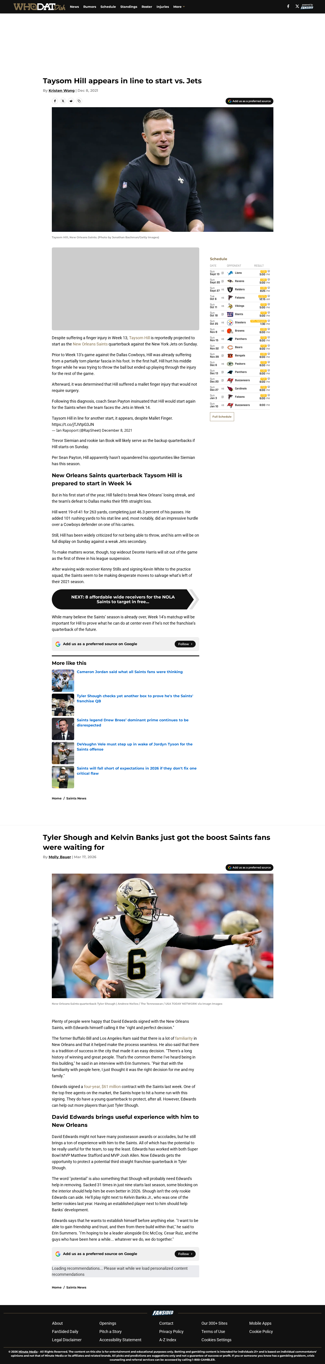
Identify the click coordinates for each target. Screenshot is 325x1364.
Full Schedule (222, 416)
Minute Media (28, 1351)
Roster (147, 7)
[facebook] (288, 6)
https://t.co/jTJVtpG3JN (73, 424)
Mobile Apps (260, 1323)
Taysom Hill (139, 337)
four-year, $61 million (102, 1086)
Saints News (76, 798)
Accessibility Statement (120, 1339)
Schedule (108, 7)
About (57, 1323)
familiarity (184, 1038)
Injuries (163, 7)
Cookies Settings (216, 1339)
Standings (128, 7)
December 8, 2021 (117, 430)
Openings (107, 1323)
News (74, 7)
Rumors (89, 7)
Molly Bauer (60, 857)
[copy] (79, 101)
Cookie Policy (261, 1331)
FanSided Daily (65, 1331)
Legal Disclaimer (67, 1339)
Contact (166, 1323)
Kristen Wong (62, 90)
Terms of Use (213, 1331)
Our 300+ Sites (214, 1323)
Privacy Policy (171, 1331)
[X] (297, 6)
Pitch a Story (110, 1331)
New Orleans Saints (90, 344)
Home (57, 798)
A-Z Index (167, 1339)
